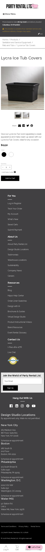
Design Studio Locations (18, 249)
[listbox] (22, 115)
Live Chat (12, 352)
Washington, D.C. (11, 480)
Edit (41, 34)
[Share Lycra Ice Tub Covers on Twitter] (27, 125)
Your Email (7, 379)
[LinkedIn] (16, 406)
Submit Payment (15, 230)
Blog (10, 290)
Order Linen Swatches (17, 301)
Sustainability (13, 265)
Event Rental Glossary (17, 332)
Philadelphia (8, 461)
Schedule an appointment (12, 440)
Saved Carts (13, 224)
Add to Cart (10, 178)
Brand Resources (15, 327)
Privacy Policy (23, 526)
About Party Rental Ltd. (17, 244)
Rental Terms (35, 526)
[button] (22, 88)
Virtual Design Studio (17, 317)
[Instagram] (22, 406)
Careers (11, 276)
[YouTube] (33, 406)
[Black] (4, 154)
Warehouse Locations (17, 260)
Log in (6, 549)
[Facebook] (11, 406)
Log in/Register (14, 203)
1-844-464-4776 (15, 347)
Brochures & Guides (16, 311)
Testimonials (13, 255)
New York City (9, 425)
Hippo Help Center (16, 295)
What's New (13, 219)
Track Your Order (15, 209)
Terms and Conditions (8, 526)
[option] (18, 115)
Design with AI (14, 306)
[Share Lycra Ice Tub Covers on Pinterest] (31, 125)
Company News (15, 270)
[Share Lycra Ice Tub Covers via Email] (19, 125)
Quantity (3, 163)
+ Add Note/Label (7, 172)
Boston (5, 443)
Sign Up (10, 388)
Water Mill (7, 498)
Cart (17, 549)
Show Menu (10, 14)
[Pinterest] (27, 406)
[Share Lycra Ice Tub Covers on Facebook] (23, 125)
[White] (11, 154)
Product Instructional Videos (20, 322)
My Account (13, 214)
